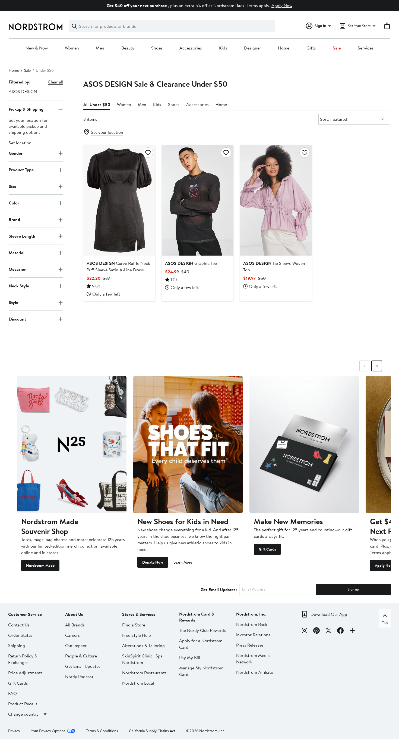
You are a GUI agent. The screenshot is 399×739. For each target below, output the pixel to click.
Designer (252, 48)
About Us (74, 614)
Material (16, 253)
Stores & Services (138, 614)
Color (14, 203)
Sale (337, 48)
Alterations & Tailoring (143, 645)
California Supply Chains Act (152, 731)
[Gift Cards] (304, 444)
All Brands (75, 625)
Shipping (16, 645)
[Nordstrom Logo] (35, 26)
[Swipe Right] (376, 366)
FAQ (12, 693)
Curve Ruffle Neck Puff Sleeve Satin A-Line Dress (118, 266)
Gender (16, 153)
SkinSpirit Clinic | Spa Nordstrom (142, 659)
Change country (23, 714)
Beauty (127, 48)
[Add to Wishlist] (148, 152)
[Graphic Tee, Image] (198, 200)
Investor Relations (253, 635)
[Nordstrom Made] (71, 444)
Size (12, 186)
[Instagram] (304, 631)
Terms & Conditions (102, 731)
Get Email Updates (82, 666)
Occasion (18, 269)
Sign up (353, 589)
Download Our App (329, 614)
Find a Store (133, 625)
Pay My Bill (189, 657)
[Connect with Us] (352, 631)
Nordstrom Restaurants (144, 673)
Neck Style (19, 286)
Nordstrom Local (138, 683)
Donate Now (152, 562)
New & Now (37, 48)
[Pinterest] (316, 631)
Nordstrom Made (40, 565)
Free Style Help (136, 635)
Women (72, 48)
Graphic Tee (191, 263)
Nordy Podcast (79, 676)
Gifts (311, 48)
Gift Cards (267, 549)
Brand (14, 219)
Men (100, 48)
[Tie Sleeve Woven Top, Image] (276, 200)
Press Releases (250, 645)
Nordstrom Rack (251, 624)
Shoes (157, 48)
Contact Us (19, 625)
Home (283, 48)
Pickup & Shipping (26, 109)
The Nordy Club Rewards (202, 630)
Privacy (14, 731)
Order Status (20, 635)
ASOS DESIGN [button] (23, 91)
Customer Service (25, 614)
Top (385, 622)
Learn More (182, 562)
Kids (223, 48)
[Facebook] (340, 631)
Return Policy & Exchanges (22, 659)
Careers (72, 635)
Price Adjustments (25, 673)
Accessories (190, 48)
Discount (17, 319)
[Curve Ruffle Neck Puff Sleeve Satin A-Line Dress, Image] (119, 200)
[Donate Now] (188, 444)
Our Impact (76, 645)
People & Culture (81, 656)
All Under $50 (96, 104)
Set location (20, 143)
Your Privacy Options (48, 731)
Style (13, 302)
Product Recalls (22, 704)
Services (365, 48)
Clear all (55, 82)
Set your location (107, 132)
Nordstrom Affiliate (254, 672)
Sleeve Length (22, 236)
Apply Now (281, 5)
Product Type (21, 170)
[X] (328, 631)
